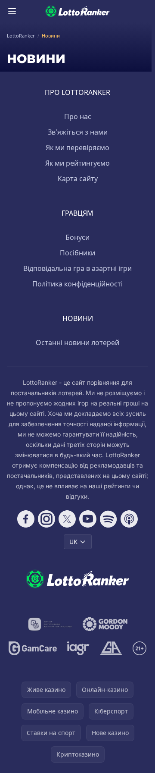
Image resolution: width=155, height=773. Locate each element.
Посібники (77, 253)
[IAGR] (78, 648)
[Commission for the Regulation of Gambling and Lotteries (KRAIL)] (50, 624)
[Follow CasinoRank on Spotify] (108, 519)
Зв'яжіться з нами (78, 132)
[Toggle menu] (12, 11)
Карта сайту (78, 178)
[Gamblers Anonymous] (111, 648)
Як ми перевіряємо (77, 147)
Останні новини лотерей (77, 342)
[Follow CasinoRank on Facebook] (25, 519)
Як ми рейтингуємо (77, 163)
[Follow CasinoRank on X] (67, 519)
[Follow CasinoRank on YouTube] (87, 519)
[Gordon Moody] (105, 624)
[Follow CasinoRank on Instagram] (46, 519)
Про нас (77, 116)
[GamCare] (32, 648)
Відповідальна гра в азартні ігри (77, 268)
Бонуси (77, 237)
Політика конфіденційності (77, 284)
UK (73, 541)
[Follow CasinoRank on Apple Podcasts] (129, 519)
